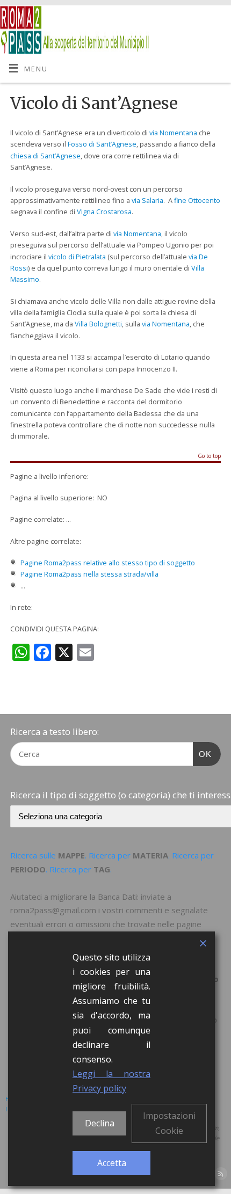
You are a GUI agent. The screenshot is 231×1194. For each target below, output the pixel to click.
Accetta (111, 1163)
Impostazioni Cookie (169, 1123)
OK (202, 754)
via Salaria (147, 200)
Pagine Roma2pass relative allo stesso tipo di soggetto (107, 562)
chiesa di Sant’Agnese (45, 156)
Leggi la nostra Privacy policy (111, 1081)
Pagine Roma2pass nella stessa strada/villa (89, 574)
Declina (99, 1123)
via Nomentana (173, 132)
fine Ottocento (197, 200)
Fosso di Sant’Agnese (102, 144)
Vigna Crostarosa (104, 211)
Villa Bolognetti (98, 324)
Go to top (209, 456)
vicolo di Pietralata (77, 256)
